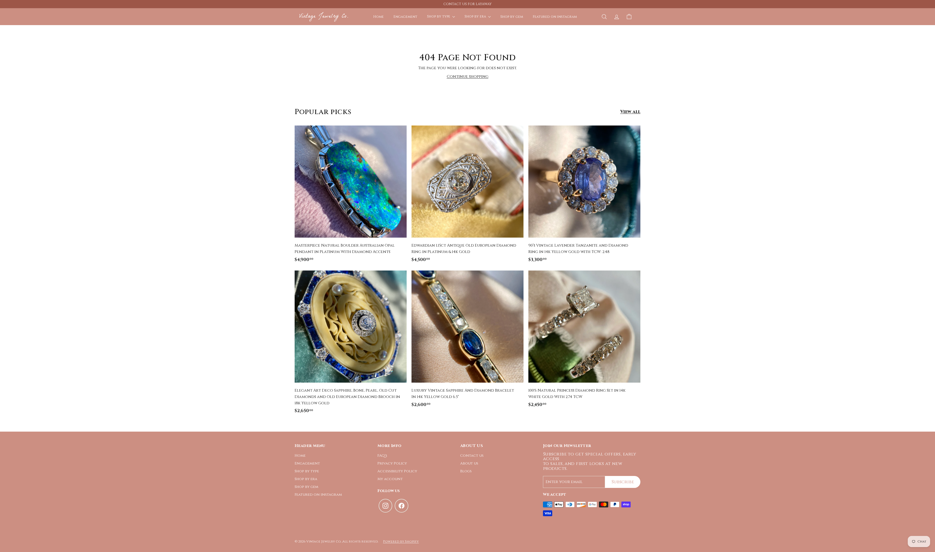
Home (378, 16)
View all (630, 112)
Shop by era (476, 16)
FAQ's (382, 455)
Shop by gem (511, 16)
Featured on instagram (555, 16)
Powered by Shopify (401, 541)
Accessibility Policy (397, 471)
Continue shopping (467, 76)
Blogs (466, 471)
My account (390, 479)
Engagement (405, 16)
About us (469, 463)
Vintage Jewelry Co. (323, 16)
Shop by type (439, 16)
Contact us (472, 455)
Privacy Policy (392, 463)
